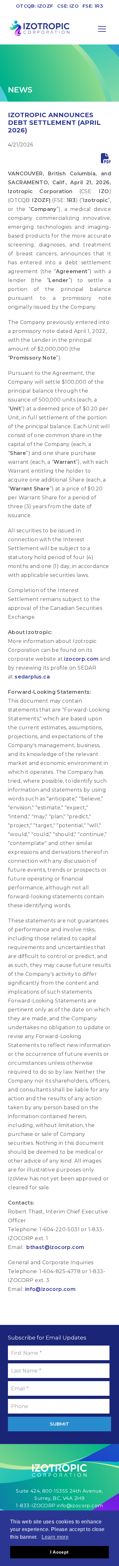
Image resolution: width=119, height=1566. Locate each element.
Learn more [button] (55, 1537)
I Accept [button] (59, 1552)
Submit (59, 1424)
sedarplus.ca (32, 677)
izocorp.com (81, 659)
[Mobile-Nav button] (102, 29)
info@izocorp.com (50, 1289)
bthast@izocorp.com (55, 1247)
